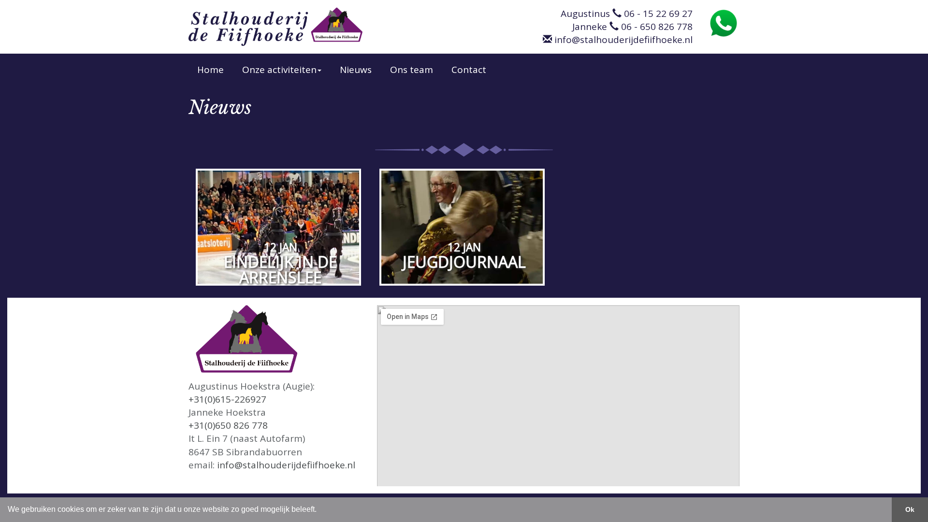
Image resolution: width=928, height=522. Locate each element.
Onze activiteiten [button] (279, 69)
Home (210, 69)
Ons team (411, 69)
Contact (468, 69)
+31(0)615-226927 (227, 399)
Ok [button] (909, 509)
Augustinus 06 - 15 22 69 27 (627, 13)
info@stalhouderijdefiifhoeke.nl (622, 39)
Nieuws (356, 69)
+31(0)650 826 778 (228, 425)
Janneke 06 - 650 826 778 (632, 26)
